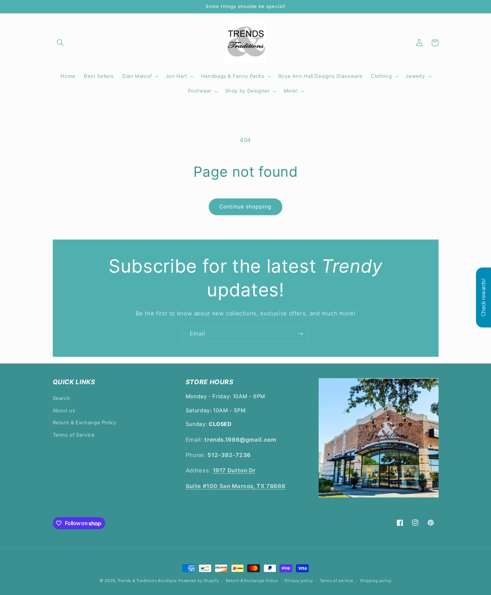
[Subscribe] (300, 334)
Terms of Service (74, 435)
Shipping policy (375, 580)
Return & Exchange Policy (85, 423)
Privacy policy (299, 580)
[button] (60, 42)
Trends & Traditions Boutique (147, 580)
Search (61, 398)
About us (64, 411)
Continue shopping (245, 206)
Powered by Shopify (198, 580)
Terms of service (336, 580)
